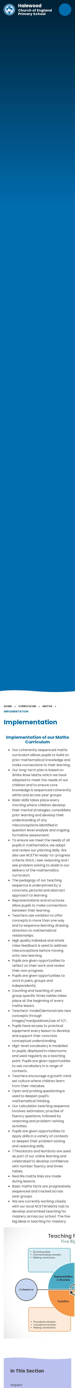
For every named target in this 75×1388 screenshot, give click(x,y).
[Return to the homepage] (9, 9)
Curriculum (27, 706)
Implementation (16, 711)
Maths (47, 706)
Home (8, 706)
